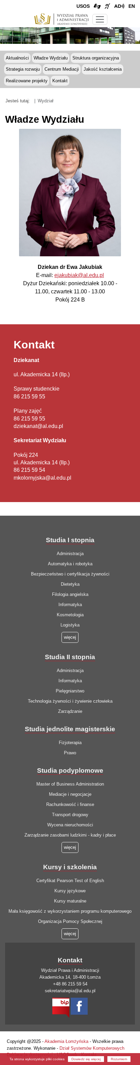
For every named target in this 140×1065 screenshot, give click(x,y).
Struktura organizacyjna (95, 58)
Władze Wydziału (51, 58)
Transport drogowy (70, 814)
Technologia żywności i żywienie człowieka (70, 701)
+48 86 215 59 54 (70, 983)
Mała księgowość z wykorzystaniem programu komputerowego (70, 911)
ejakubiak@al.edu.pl (79, 275)
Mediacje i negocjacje (70, 794)
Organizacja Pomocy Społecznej (70, 921)
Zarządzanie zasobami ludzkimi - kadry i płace (70, 835)
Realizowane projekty (27, 80)
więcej (70, 847)
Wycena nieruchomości (70, 824)
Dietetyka (70, 584)
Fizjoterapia (70, 742)
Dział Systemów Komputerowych (91, 1048)
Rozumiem (119, 1059)
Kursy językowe (70, 890)
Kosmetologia (70, 614)
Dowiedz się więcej (86, 1059)
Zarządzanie (70, 711)
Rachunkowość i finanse (70, 804)
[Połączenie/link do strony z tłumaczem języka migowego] (97, 6)
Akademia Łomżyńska (66, 1041)
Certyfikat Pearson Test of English (70, 880)
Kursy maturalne (70, 901)
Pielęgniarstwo (70, 690)
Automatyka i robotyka (70, 563)
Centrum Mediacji (62, 69)
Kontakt (60, 80)
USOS (83, 6)
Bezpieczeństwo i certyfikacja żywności (70, 574)
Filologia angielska (70, 594)
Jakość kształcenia (103, 69)
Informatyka (70, 604)
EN (131, 6)
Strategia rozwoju (23, 69)
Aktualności (17, 58)
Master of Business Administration (70, 784)
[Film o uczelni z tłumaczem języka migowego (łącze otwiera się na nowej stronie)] (107, 6)
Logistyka (70, 625)
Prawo (70, 752)
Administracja (70, 553)
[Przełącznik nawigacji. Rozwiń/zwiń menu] (99, 19)
